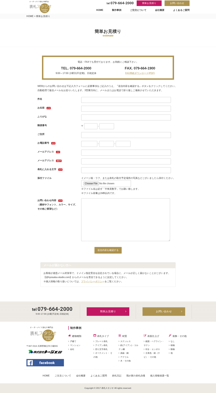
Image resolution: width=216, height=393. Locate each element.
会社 (72, 349)
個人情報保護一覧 (159, 375)
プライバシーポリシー (93, 281)
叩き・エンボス (152, 349)
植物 (173, 345)
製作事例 (116, 10)
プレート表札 (101, 341)
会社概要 (159, 10)
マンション (75, 345)
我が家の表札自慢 (135, 375)
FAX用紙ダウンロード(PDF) (140, 73)
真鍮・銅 (124, 353)
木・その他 (125, 361)
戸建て (73, 341)
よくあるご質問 (181, 10)
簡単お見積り (149, 3)
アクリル (124, 357)
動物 (173, 349)
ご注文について (138, 10)
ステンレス (125, 341)
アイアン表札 (101, 345)
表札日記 (116, 375)
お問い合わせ (177, 3)
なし (173, 341)
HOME (99, 10)
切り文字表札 (101, 349)
